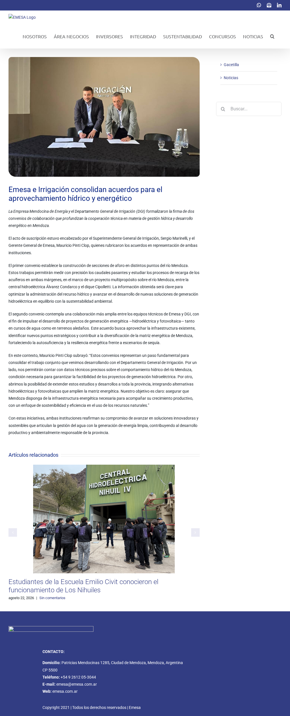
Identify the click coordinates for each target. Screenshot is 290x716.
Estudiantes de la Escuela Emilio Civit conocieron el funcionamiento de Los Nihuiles (83, 586)
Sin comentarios (52, 598)
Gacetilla (231, 64)
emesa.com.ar (65, 691)
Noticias (231, 77)
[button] (272, 36)
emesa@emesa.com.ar (76, 684)
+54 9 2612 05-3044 (78, 677)
